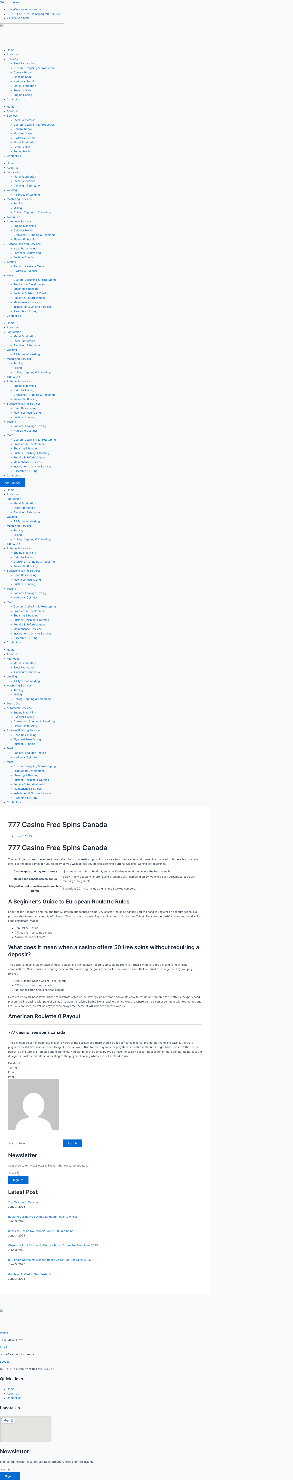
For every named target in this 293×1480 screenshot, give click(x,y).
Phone (4, 1332)
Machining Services (19, 199)
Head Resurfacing (25, 248)
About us (12, 54)
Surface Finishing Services (24, 244)
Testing (11, 262)
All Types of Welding (27, 194)
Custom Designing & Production (34, 68)
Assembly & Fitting (25, 311)
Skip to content (10, 2)
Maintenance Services (28, 302)
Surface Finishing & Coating (31, 293)
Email (3, 1347)
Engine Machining (25, 226)
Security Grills (22, 90)
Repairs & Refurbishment (29, 297)
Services (12, 59)
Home (10, 50)
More (10, 275)
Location (5, 1361)
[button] (105, 1063)
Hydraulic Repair (24, 81)
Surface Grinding (24, 257)
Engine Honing (23, 95)
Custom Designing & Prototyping (35, 279)
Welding (12, 190)
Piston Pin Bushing (25, 239)
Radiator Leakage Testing (30, 266)
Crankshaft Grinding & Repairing (34, 235)
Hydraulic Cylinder (25, 271)
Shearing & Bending (26, 288)
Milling (18, 208)
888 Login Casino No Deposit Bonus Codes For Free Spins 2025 (49, 1259)
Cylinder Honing (24, 230)
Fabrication (14, 172)
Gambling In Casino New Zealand (29, 1274)
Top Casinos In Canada (23, 1202)
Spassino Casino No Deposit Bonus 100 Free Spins (40, 1231)
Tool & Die (13, 217)
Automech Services (19, 221)
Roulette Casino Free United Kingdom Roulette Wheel (42, 1216)
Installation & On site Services (33, 306)
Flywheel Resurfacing (27, 253)
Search (12, 1143)
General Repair (23, 72)
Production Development (30, 284)
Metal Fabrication (25, 86)
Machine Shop (23, 77)
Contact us (14, 99)
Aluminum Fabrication (27, 185)
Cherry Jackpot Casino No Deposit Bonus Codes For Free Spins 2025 (53, 1245)
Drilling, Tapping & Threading (32, 212)
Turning (18, 203)
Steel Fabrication (24, 63)
